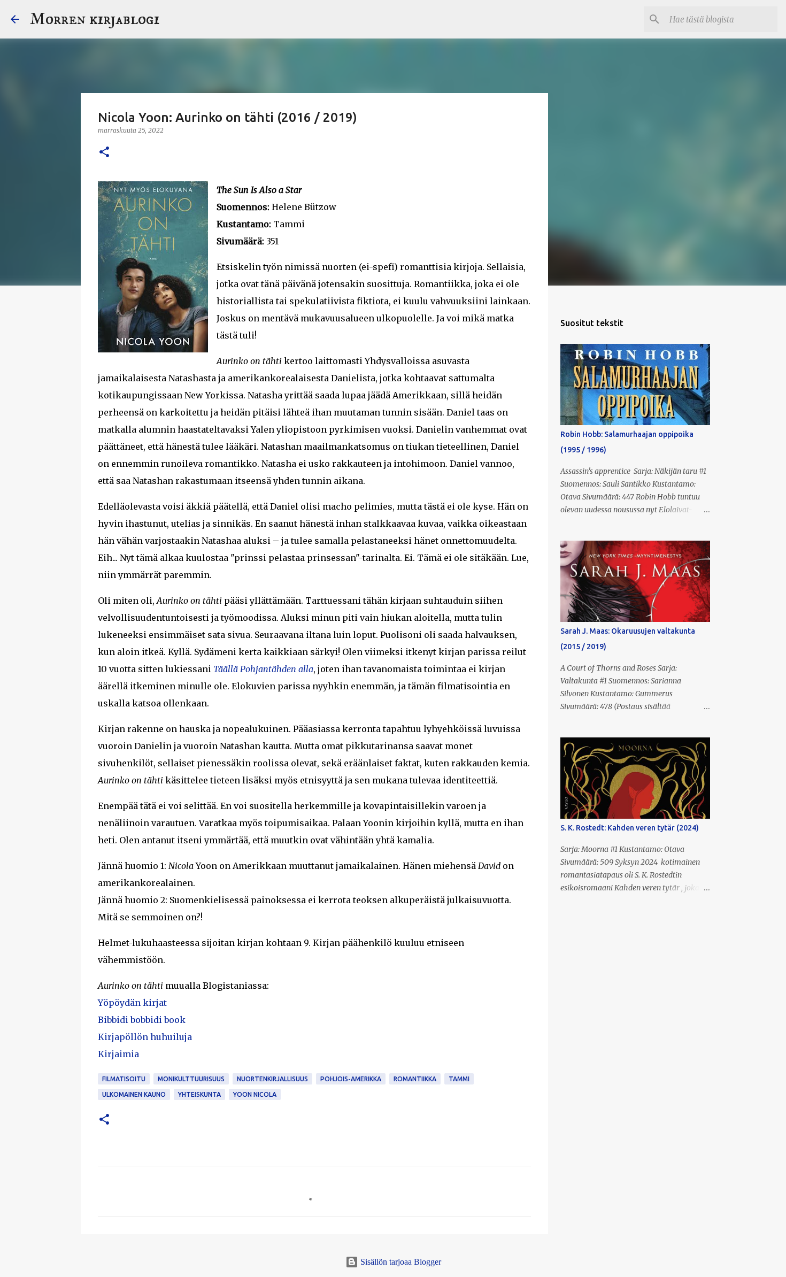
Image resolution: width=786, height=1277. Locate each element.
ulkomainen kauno (134, 1094)
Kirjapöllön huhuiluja (145, 1037)
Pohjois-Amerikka (350, 1078)
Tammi (459, 1078)
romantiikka (415, 1078)
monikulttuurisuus (191, 1078)
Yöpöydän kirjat (132, 1002)
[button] (104, 152)
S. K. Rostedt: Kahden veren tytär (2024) (629, 828)
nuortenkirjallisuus (272, 1078)
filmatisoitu (123, 1078)
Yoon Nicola (254, 1094)
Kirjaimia (118, 1054)
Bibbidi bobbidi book (142, 1019)
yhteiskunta (199, 1094)
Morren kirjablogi (94, 19)
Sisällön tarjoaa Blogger (399, 1261)
